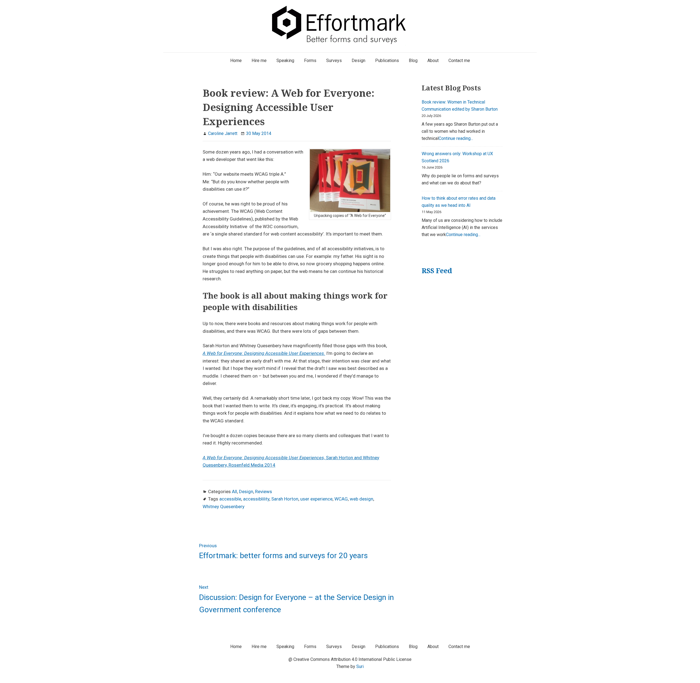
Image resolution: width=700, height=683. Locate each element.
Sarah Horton (284, 499)
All (234, 491)
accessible (230, 499)
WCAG (341, 499)
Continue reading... (456, 138)
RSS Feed (437, 270)
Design (246, 491)
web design (361, 499)
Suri (360, 666)
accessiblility (256, 499)
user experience (316, 499)
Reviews (263, 491)
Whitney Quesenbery (223, 506)
